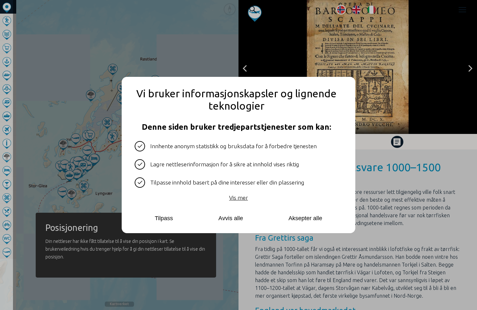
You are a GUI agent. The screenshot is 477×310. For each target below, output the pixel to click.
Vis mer (238, 198)
